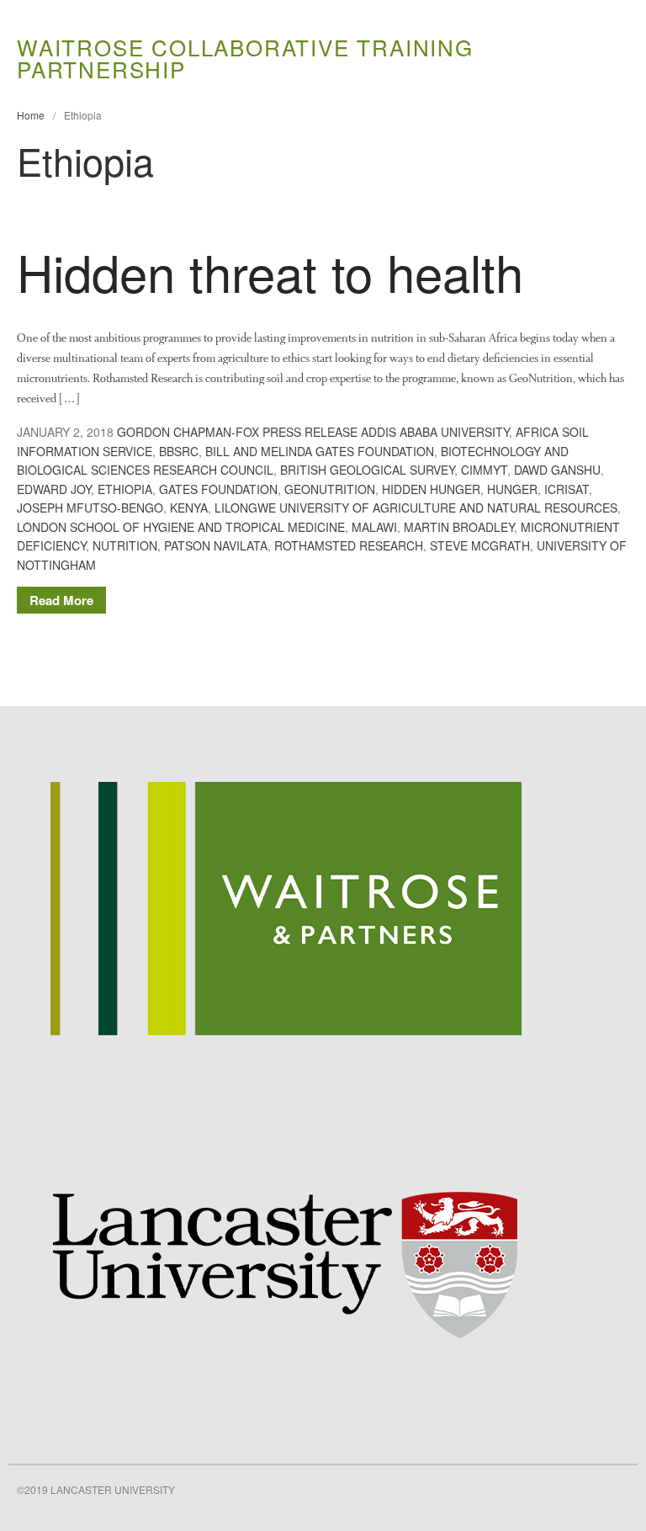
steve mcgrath (480, 545)
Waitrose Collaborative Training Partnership (245, 57)
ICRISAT (566, 489)
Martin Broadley (459, 526)
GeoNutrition (329, 489)
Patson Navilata (215, 545)
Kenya (189, 507)
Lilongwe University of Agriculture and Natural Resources (415, 507)
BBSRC (179, 451)
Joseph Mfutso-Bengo (90, 507)
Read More (61, 600)
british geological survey (367, 469)
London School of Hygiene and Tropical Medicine (181, 526)
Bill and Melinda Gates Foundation (319, 451)
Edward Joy (54, 489)
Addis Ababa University (435, 431)
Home (31, 115)
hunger (512, 489)
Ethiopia (125, 489)
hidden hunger (431, 489)
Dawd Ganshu (557, 469)
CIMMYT (484, 469)
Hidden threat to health (270, 271)
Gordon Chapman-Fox (188, 431)
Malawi (374, 526)
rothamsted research (348, 545)
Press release (309, 431)
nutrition (125, 545)
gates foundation (218, 489)
